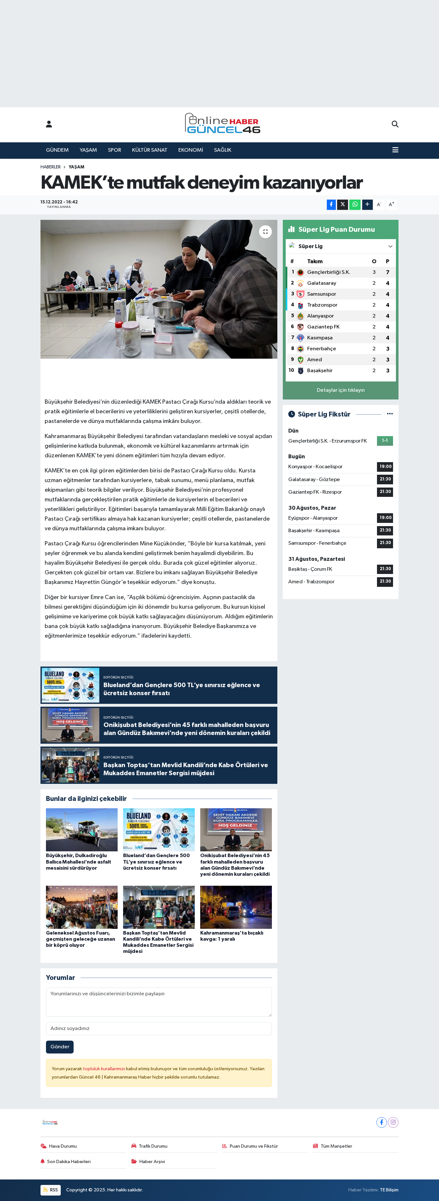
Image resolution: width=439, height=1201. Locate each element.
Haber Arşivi (152, 1161)
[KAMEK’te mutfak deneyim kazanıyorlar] (158, 289)
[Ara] (395, 125)
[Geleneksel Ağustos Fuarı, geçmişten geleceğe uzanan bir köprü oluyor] (82, 907)
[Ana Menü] (395, 150)
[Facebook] (381, 1122)
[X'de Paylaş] (342, 205)
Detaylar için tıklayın (341, 390)
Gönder (59, 1047)
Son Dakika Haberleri (69, 1161)
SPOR (114, 150)
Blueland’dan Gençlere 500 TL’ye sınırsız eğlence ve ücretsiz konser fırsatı (156, 861)
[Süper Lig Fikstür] (390, 414)
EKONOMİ (190, 150)
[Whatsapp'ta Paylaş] (355, 205)
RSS (53, 1190)
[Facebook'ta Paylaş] (331, 205)
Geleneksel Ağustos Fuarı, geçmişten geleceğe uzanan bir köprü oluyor (80, 939)
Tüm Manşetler (336, 1146)
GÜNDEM (57, 150)
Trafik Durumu (153, 1146)
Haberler (50, 167)
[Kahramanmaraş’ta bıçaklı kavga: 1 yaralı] (236, 907)
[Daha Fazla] (367, 205)
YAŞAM (88, 150)
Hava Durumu (63, 1146)
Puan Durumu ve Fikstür (254, 1146)
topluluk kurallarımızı (104, 1068)
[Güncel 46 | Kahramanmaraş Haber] (224, 124)
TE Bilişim (389, 1190)
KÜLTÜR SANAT (149, 150)
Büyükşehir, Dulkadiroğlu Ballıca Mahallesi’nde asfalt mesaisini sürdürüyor (78, 861)
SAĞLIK (222, 150)
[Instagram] (393, 1122)
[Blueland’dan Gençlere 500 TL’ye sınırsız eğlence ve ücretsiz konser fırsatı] (159, 829)
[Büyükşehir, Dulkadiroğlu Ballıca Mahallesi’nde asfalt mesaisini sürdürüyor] (82, 829)
